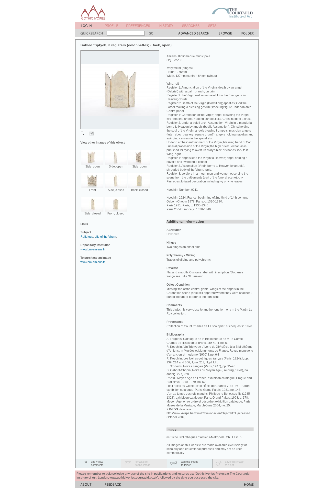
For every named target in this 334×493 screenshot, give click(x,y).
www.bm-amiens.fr (92, 249)
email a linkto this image (142, 463)
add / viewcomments (97, 463)
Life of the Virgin (105, 236)
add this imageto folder (189, 463)
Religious (86, 236)
